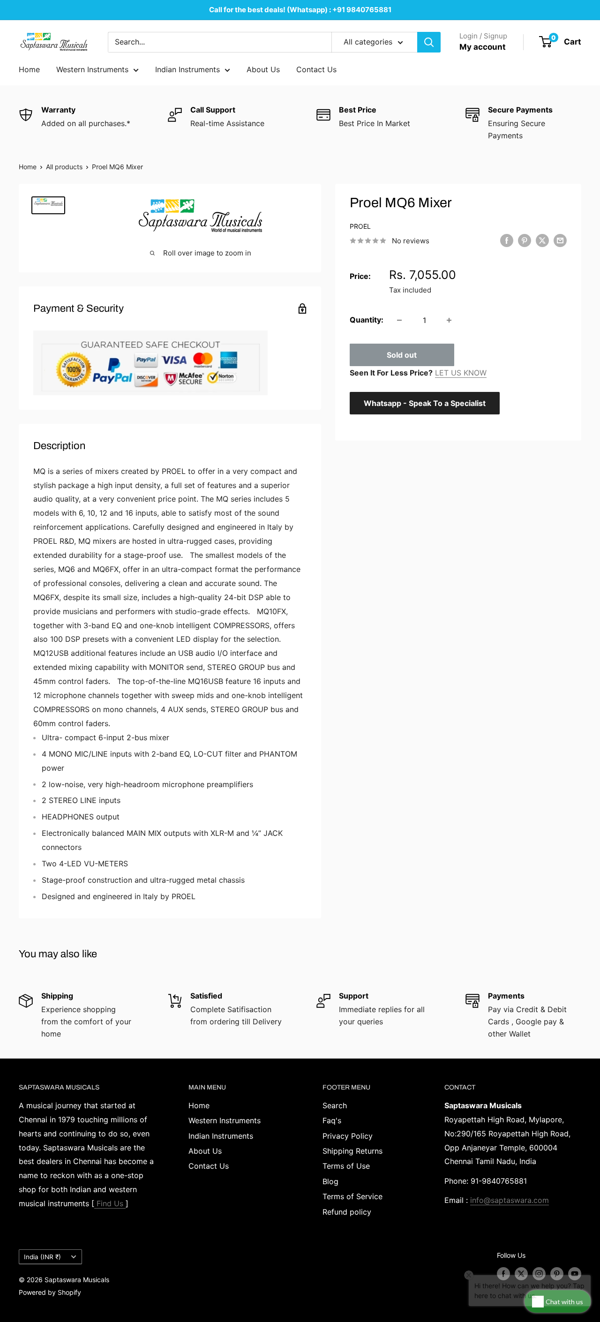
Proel (360, 226)
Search (334, 1105)
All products (64, 167)
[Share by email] (560, 240)
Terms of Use (346, 1166)
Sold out (402, 355)
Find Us (110, 1203)
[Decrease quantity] (399, 320)
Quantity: (366, 319)
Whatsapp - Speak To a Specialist (425, 403)
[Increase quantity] (449, 320)
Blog (330, 1181)
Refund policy (346, 1212)
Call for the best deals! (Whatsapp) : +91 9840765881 (300, 9)
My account (482, 47)
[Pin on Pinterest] (524, 240)
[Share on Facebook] (506, 240)
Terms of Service (352, 1196)
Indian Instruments (187, 69)
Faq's (331, 1120)
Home (29, 69)
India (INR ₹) (42, 1257)
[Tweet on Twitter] (542, 240)
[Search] (429, 42)
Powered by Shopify (50, 1292)
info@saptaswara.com (509, 1200)
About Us (263, 69)
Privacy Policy (347, 1136)
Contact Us (316, 69)
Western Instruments (92, 69)
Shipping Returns (352, 1151)
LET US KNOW (461, 372)
